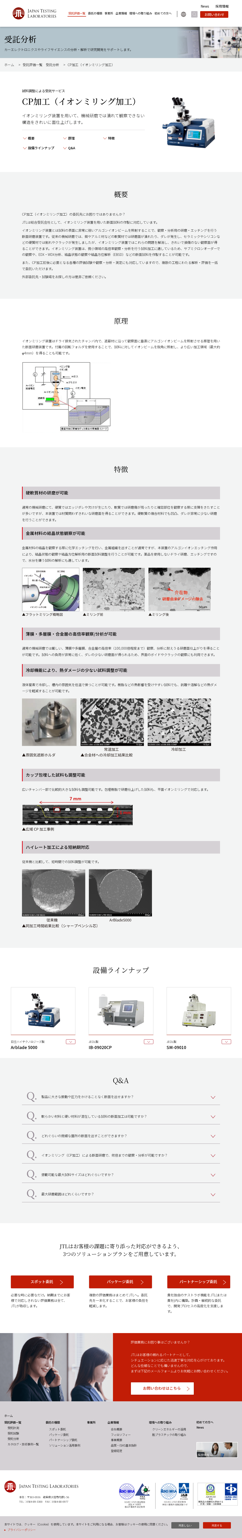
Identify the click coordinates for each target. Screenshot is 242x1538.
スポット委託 (57, 1429)
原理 (71, 138)
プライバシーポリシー (21, 1530)
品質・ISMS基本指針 (124, 1445)
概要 (31, 138)
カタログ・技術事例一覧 (23, 1444)
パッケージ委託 (59, 1435)
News (205, 6)
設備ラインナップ (41, 147)
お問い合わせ (214, 14)
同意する (217, 1525)
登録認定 (116, 1451)
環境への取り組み (140, 13)
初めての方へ (163, 13)
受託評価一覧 (76, 13)
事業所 (108, 13)
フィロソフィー (121, 1435)
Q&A (71, 147)
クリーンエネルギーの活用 (169, 1429)
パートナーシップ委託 (63, 1440)
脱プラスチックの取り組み (169, 1435)
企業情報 (121, 13)
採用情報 (222, 6)
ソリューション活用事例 (64, 1445)
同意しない (185, 1525)
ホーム (9, 64)
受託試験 (13, 1433)
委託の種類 (95, 13)
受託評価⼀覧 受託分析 (41, 64)
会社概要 (116, 1429)
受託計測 (13, 1428)
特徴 (111, 138)
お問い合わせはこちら (162, 1388)
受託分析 (13, 1439)
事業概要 (116, 1440)
